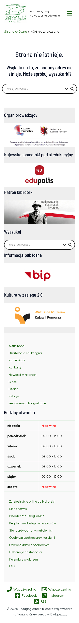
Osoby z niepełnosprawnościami (32, 537)
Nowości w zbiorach (22, 375)
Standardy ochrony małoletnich (31, 530)
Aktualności (17, 346)
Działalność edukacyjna (25, 353)
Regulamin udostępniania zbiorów (32, 523)
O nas (13, 382)
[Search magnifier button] (72, 89)
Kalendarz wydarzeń (23, 559)
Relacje (14, 396)
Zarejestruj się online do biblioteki (31, 501)
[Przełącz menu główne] (69, 13)
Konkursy (15, 367)
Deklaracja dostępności (25, 552)
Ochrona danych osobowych (29, 545)
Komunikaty (17, 360)
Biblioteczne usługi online (26, 516)
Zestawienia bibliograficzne (27, 403)
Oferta (13, 389)
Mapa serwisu (18, 509)
